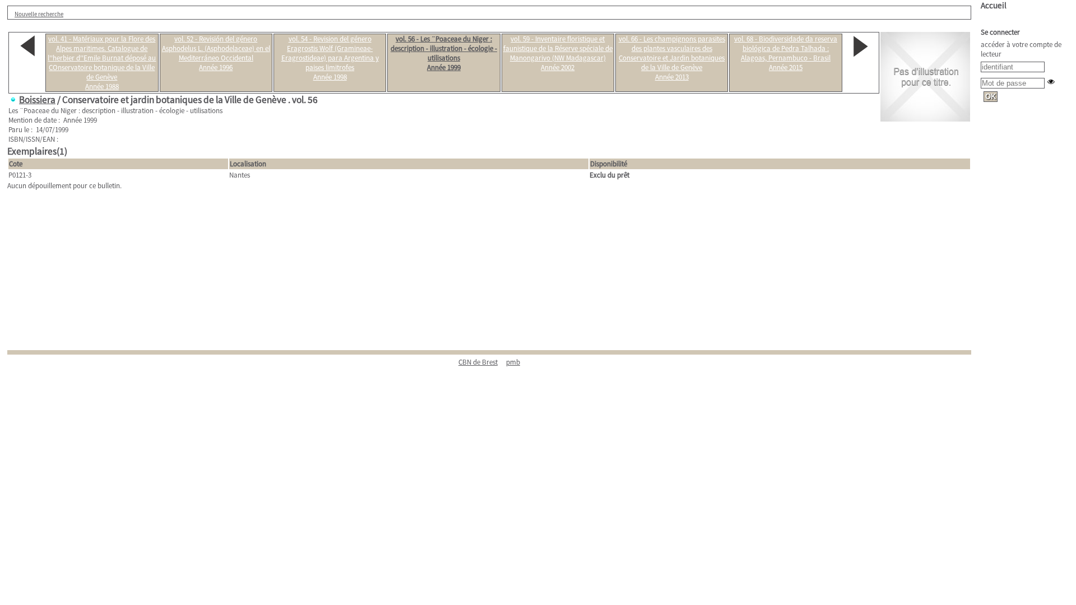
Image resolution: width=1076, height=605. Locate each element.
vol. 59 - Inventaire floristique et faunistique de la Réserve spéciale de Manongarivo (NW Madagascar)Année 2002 (558, 53)
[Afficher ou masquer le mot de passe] (1051, 81)
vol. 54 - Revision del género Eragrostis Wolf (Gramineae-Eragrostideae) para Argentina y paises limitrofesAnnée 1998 (330, 58)
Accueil (994, 5)
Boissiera (37, 100)
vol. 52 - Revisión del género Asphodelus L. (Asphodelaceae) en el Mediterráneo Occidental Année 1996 (216, 53)
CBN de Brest (478, 362)
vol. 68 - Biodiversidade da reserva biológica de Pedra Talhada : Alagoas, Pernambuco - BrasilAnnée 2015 (785, 53)
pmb (513, 362)
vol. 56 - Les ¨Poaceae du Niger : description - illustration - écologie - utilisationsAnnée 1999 (444, 53)
